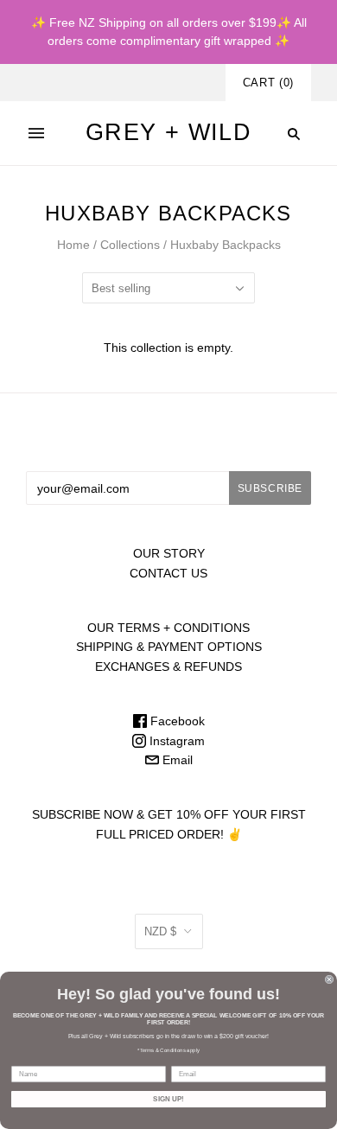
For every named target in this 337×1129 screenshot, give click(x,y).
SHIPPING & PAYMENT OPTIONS (169, 647)
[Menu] (36, 133)
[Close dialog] (329, 979)
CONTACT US (168, 573)
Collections (130, 245)
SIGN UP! (168, 1099)
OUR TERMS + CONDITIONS (168, 628)
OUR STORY (169, 553)
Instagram (175, 741)
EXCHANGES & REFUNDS (168, 666)
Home (73, 245)
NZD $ (160, 931)
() (268, 82)
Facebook (176, 721)
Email (176, 760)
